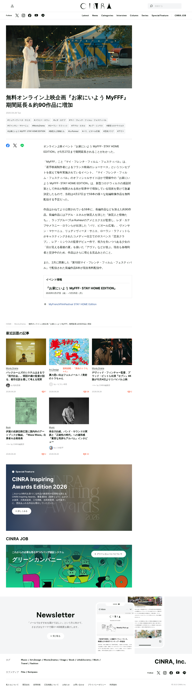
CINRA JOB (180, 15)
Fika (23, 672)
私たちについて (12, 685)
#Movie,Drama (38, 125)
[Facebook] (29, 16)
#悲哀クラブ (108, 131)
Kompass (33, 672)
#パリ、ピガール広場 (91, 131)
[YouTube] (36, 15)
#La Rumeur (73, 131)
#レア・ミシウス (96, 125)
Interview (122, 15)
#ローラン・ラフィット (58, 125)
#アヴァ (120, 131)
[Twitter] (17, 16)
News (95, 15)
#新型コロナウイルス (115, 125)
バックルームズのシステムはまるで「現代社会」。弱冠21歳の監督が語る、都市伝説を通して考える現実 (25, 376)
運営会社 (26, 685)
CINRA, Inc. (170, 661)
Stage (63, 660)
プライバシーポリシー (97, 685)
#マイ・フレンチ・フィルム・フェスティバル (87, 120)
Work (96, 660)
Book (71, 660)
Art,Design (35, 660)
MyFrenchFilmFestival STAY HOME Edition (72, 304)
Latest (85, 15)
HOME (8, 324)
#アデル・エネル (78, 125)
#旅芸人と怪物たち (56, 131)
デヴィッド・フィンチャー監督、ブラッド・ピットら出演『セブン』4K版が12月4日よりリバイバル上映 (111, 376)
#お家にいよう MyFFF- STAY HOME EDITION (26, 131)
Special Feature (160, 15)
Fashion (34, 663)
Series (145, 15)
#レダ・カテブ (59, 120)
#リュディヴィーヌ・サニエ (19, 120)
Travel (24, 663)
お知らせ (66, 685)
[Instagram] (23, 16)
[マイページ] (12, 6)
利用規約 (113, 685)
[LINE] (43, 16)
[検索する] (151, 6)
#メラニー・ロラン (42, 120)
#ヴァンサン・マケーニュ (18, 125)
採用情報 (36, 685)
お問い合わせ (78, 685)
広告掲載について (51, 685)
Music (24, 660)
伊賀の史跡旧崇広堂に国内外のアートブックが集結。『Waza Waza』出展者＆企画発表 (26, 435)
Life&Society (84, 660)
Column (134, 15)
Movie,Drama (20, 324)
